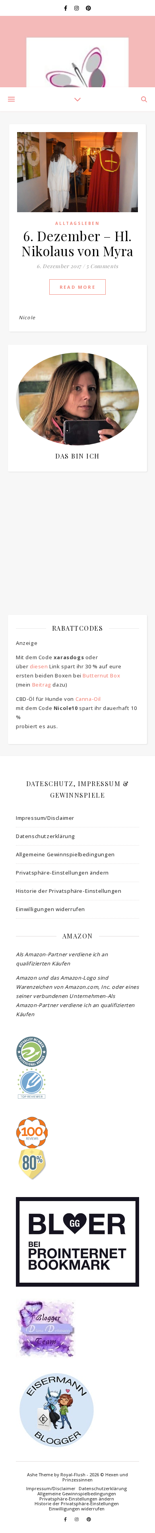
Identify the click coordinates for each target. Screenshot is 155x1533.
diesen (39, 666)
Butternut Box (101, 675)
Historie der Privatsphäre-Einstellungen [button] (68, 890)
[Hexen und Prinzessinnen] (77, 51)
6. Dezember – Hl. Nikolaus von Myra (77, 243)
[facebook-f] (66, 8)
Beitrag (41, 684)
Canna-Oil (88, 698)
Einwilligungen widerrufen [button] (50, 909)
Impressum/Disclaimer (45, 817)
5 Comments (102, 266)
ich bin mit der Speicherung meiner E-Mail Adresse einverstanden (75, 525)
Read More (77, 287)
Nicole (27, 317)
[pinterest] (88, 8)
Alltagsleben (77, 223)
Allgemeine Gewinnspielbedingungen (65, 854)
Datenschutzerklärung (45, 836)
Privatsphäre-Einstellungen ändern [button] (62, 872)
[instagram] (77, 8)
